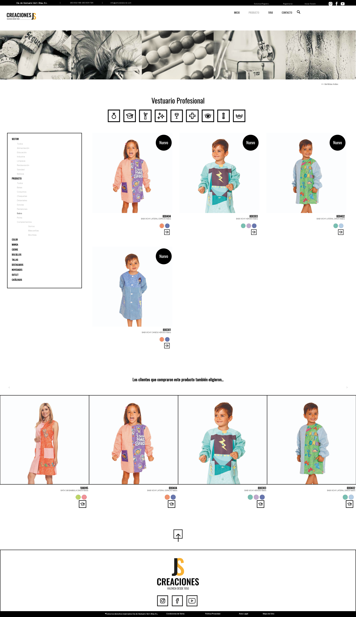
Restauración (23, 165)
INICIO (237, 12)
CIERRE (15, 249)
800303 (253, 216)
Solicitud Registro (261, 4)
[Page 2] (178, 509)
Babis (19, 213)
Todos (20, 144)
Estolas (20, 205)
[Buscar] (298, 12)
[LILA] (248, 225)
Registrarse (288, 4)
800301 (167, 330)
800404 (167, 216)
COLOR (15, 239)
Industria (21, 157)
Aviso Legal (243, 614)
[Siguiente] (347, 387)
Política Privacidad (212, 614)
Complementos (24, 222)
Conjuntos (21, 192)
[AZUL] (167, 225)
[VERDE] (243, 225)
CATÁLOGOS (17, 279)
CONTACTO (287, 12)
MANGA (15, 244)
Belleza (20, 174)
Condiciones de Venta (175, 614)
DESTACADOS (17, 264)
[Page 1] (172, 509)
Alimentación (23, 148)
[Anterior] (9, 387)
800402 (340, 216)
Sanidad (20, 169)
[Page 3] (184, 509)
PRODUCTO (254, 12)
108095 (84, 488)
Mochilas (32, 235)
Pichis (19, 217)
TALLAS (15, 259)
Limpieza (21, 161)
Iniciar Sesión (310, 4)
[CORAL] (84, 497)
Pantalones (22, 209)
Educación (22, 152)
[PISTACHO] (78, 497)
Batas (19, 187)
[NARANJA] (162, 225)
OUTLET (15, 274)
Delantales (22, 200)
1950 (270, 12)
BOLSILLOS (16, 254)
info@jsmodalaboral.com (120, 3)
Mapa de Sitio (268, 614)
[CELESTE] (341, 225)
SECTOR (15, 139)
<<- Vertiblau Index (329, 84)
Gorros (31, 226)
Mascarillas (33, 230)
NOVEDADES (17, 269)
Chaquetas (22, 196)
